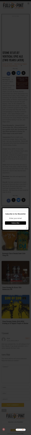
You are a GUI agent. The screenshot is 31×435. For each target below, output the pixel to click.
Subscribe (15, 223)
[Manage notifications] (3, 429)
